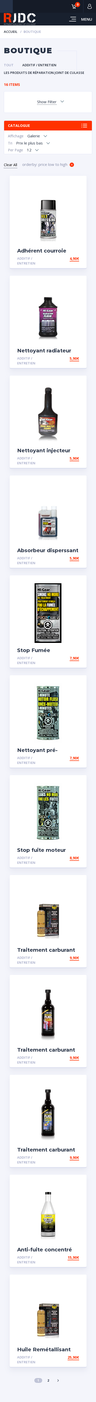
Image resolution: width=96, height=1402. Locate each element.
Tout (9, 65)
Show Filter (47, 101)
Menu (86, 19)
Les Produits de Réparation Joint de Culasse (44, 72)
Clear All (10, 164)
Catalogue (19, 125)
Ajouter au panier (61, 258)
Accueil (10, 31)
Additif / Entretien (39, 65)
